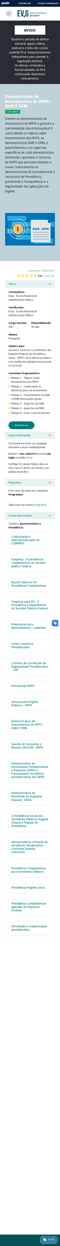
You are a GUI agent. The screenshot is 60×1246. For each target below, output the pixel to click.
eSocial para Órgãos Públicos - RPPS (24, 703)
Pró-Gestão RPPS (22, 686)
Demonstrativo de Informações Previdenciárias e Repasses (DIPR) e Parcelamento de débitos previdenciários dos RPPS (29, 770)
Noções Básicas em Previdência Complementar (28, 584)
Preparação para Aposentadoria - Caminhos (28, 626)
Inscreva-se (21, 425)
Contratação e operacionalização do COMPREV (25, 540)
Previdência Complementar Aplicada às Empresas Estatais (28, 907)
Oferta (12, 284)
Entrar (29, 457)
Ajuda (51, 1239)
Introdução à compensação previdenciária (29, 928)
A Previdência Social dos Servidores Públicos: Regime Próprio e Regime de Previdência (29, 821)
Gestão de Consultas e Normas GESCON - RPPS (27, 745)
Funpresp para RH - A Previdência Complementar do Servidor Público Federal (29, 605)
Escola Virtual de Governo (32, 13)
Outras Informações (19, 435)
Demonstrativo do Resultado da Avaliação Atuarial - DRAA (26, 796)
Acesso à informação (48, 3)
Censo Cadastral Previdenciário (22, 645)
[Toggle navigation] (8, 13)
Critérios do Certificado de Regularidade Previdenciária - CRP (29, 666)
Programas (14, 482)
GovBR (5, 3)
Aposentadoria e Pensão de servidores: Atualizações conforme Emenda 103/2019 (29, 847)
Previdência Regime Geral (28, 887)
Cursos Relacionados (20, 515)
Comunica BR (24, 3)
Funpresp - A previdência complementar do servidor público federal (28, 563)
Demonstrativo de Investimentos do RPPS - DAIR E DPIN (27, 724)
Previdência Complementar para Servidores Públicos (28, 870)
